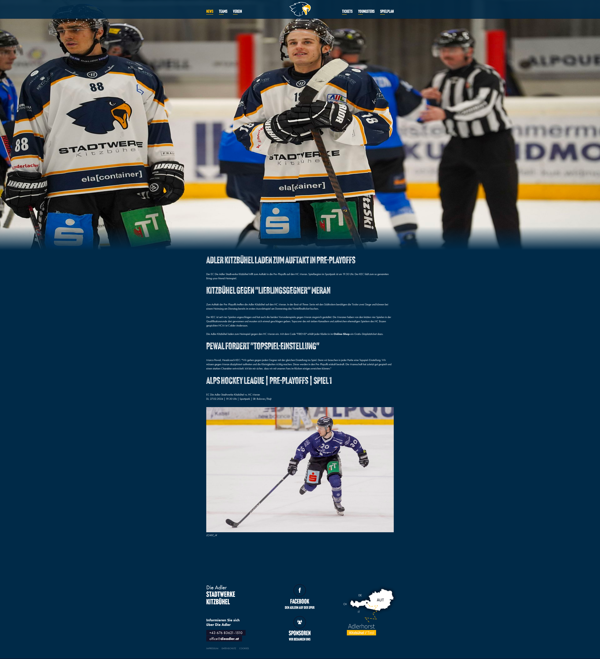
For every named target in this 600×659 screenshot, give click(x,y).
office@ (224, 638)
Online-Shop (342, 334)
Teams (223, 12)
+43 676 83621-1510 (225, 632)
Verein (237, 12)
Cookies (244, 648)
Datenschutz (229, 648)
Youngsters (366, 12)
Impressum (212, 648)
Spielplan (387, 12)
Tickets (347, 12)
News (209, 12)
